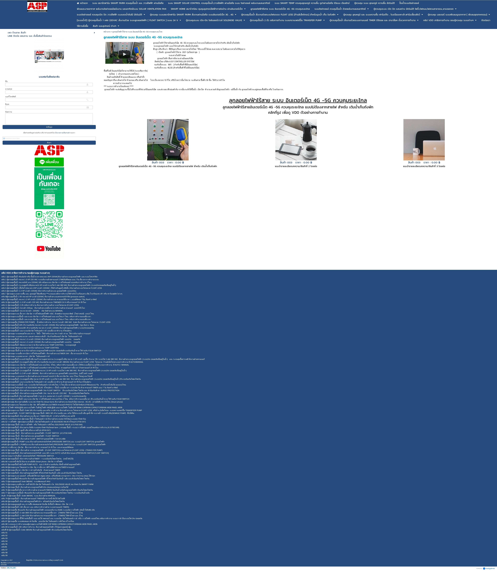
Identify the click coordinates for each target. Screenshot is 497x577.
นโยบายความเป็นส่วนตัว (62, 133)
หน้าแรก (107, 32)
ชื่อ (6, 81)
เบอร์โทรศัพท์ (10, 97)
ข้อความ (8, 112)
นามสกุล (8, 89)
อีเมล (7, 104)
